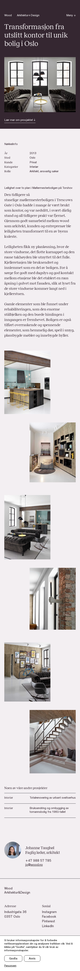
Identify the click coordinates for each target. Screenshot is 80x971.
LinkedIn (48, 926)
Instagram (49, 912)
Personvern (10, 966)
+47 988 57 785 (38, 861)
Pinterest (48, 921)
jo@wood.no (34, 865)
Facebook (49, 917)
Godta (13, 958)
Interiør (34, 167)
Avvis (32, 958)
